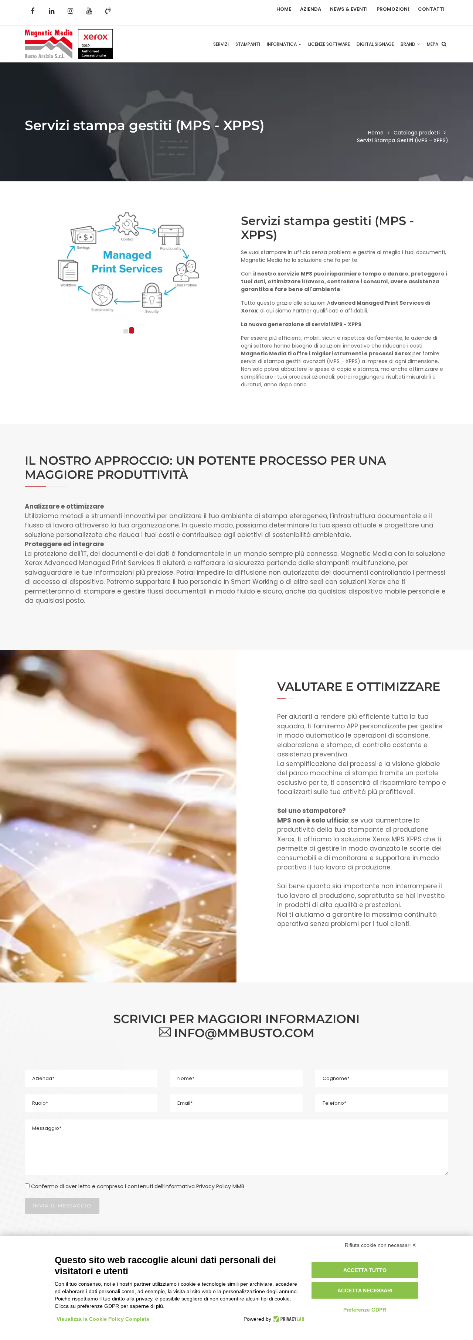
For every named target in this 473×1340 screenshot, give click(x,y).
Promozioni (393, 9)
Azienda (310, 9)
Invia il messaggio (62, 1206)
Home (283, 9)
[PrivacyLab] (287, 1319)
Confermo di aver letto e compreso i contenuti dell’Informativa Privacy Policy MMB (137, 1186)
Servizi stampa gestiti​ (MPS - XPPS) (402, 140)
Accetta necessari (364, 1290)
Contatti (431, 9)
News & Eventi (349, 9)
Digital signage (375, 44)
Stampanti (247, 44)
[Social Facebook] (32, 11)
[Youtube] (89, 11)
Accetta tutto (365, 1270)
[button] (125, 331)
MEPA (432, 44)
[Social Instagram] (70, 11)
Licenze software (329, 44)
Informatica (282, 44)
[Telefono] (108, 11)
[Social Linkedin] (51, 11)
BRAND (408, 44)
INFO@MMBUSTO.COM (242, 1033)
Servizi (221, 44)
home (376, 132)
